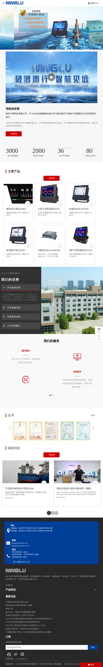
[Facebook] (9, 654)
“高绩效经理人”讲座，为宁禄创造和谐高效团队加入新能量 (28, 632)
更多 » (93, 415)
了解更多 (13, 134)
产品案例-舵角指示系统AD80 (19, 488)
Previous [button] (10, 428)
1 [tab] (47, 513)
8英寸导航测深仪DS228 (80, 250)
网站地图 (57, 664)
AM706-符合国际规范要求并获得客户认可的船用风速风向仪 (29, 619)
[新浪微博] (16, 654)
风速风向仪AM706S (79, 209)
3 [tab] (55, 513)
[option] (20, 431)
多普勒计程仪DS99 (15, 250)
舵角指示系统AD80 (15, 209)
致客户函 (9, 609)
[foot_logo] (16, 570)
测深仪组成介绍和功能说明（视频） (75, 488)
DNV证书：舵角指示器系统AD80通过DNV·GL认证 (25, 625)
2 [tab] (51, 513)
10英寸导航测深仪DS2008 (50, 209)
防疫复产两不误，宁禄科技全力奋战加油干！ (23, 629)
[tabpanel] (26, 368)
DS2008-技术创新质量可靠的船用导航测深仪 (23, 622)
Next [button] (93, 428)
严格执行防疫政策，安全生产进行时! (20, 615)
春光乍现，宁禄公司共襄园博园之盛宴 (21, 612)
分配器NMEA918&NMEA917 (52, 250)
